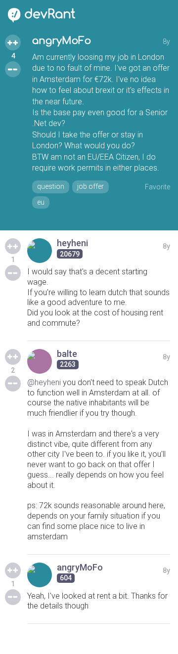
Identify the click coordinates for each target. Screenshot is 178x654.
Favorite (157, 187)
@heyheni (44, 382)
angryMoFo (61, 40)
